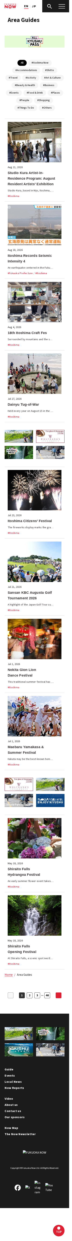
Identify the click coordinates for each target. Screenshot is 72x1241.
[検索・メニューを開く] (55, 6)
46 (47, 995)
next (58, 995)
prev (10, 995)
